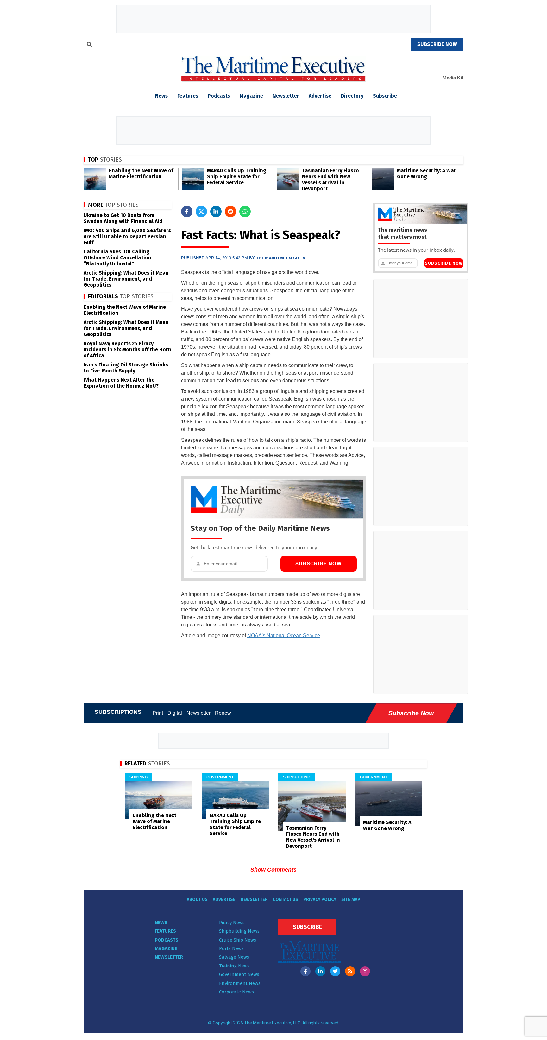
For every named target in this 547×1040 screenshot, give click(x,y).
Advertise (320, 96)
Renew (223, 713)
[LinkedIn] (320, 971)
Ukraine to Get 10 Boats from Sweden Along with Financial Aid (123, 218)
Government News (239, 974)
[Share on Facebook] (186, 211)
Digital (174, 713)
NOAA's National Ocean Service (283, 635)
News (161, 922)
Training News (234, 966)
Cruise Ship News (237, 940)
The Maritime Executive (282, 258)
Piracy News (232, 922)
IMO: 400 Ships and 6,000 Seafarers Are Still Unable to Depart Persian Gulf (127, 236)
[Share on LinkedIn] (216, 211)
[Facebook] (305, 971)
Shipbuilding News (239, 931)
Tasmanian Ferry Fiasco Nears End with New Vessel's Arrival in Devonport (330, 180)
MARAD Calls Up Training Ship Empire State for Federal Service (236, 177)
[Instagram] (365, 971)
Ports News (231, 948)
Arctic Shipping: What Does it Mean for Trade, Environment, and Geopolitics (126, 279)
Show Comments (273, 869)
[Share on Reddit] (230, 211)
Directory (352, 96)
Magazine (251, 96)
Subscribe (385, 96)
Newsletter (286, 96)
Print (158, 713)
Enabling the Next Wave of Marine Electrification (141, 174)
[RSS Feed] (350, 971)
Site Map (350, 899)
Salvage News (234, 957)
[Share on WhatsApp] (245, 211)
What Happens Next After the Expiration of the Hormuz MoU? (121, 383)
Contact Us (285, 899)
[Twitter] (335, 971)
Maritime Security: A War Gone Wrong (426, 174)
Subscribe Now (318, 563)
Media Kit (453, 77)
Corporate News (236, 992)
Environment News (240, 983)
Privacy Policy (319, 899)
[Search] (89, 45)
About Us (197, 899)
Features (187, 96)
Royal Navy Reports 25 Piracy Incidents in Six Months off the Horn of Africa (127, 349)
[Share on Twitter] (201, 211)
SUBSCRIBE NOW (437, 44)
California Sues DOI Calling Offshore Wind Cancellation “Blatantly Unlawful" (117, 258)
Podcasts (219, 96)
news (161, 96)
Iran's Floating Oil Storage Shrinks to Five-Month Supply (126, 368)
